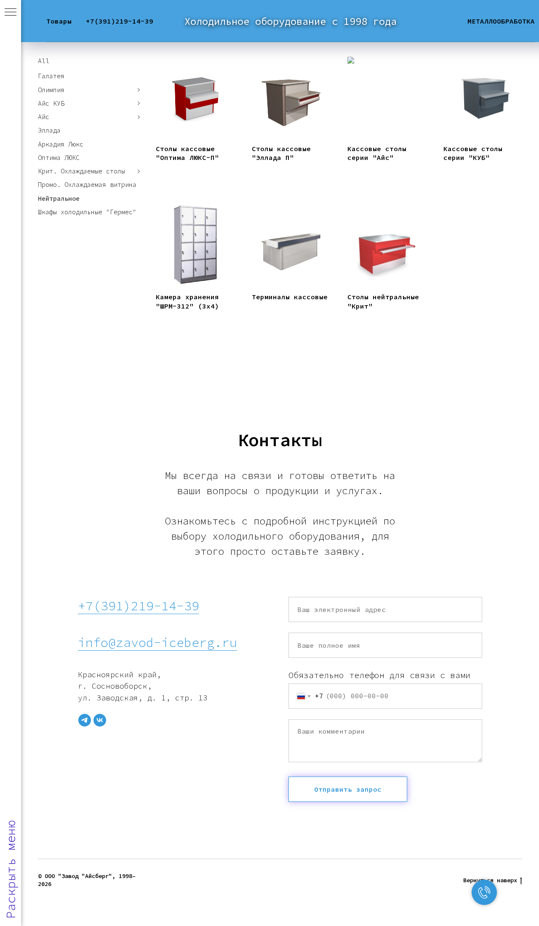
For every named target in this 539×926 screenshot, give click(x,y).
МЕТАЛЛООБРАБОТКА (501, 21)
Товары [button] (59, 21)
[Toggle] (139, 90)
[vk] (99, 720)
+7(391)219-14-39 (119, 21)
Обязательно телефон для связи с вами (379, 675)
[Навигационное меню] (10, 12)
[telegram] (84, 720)
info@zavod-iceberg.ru (157, 642)
